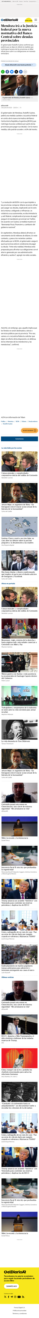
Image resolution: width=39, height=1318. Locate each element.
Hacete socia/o (28, 20)
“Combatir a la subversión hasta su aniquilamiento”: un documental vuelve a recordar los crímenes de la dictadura (19, 1105)
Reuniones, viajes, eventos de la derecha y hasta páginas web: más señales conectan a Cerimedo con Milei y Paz (19, 642)
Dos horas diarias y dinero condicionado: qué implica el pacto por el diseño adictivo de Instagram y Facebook (19, 574)
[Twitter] (16, 72)
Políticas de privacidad (19, 1310)
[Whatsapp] (3, 72)
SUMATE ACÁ (11, 1286)
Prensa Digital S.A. (19, 1307)
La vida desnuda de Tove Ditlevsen (16, 741)
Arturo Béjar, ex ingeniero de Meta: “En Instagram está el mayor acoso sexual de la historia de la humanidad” (19, 506)
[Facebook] (7, 72)
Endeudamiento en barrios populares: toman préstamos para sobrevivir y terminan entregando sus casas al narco (18, 968)
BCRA (17, 421)
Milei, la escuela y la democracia (15, 838)
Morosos (21, 1)
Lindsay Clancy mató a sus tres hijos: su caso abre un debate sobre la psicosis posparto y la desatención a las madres (18, 540)
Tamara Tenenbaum (8, 743)
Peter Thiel (26, 1)
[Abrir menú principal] (35, 20)
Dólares (24, 421)
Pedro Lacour (6, 680)
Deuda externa (32, 421)
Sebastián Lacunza (7, 478)
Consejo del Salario (32, 1)
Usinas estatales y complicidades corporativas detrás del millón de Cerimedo (19, 474)
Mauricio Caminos (7, 647)
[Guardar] (25, 72)
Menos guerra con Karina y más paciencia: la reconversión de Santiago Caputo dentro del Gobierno (19, 676)
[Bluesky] (12, 72)
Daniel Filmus (6, 840)
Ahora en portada (8, 584)
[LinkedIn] (21, 72)
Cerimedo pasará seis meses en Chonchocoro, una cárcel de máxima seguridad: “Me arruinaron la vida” (17, 806)
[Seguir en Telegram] (12, 1297)
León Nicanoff (6, 972)
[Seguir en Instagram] (15, 1297)
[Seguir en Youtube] (19, 1297)
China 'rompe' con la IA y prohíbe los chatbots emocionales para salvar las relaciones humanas (17, 1072)
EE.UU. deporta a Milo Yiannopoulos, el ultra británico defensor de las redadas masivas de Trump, (18, 1038)
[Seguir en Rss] (23, 1297)
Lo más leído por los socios (12, 448)
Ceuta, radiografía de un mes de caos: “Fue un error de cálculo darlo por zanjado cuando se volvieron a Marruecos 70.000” (19, 934)
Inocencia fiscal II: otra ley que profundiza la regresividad (19, 868)
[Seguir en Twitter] (5, 1297)
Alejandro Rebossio (7, 714)
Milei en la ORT (15, 1)
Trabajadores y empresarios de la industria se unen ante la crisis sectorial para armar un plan (19, 709)
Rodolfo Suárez (7, 424)
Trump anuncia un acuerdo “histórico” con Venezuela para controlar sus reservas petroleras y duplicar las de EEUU (19, 903)
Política (3, 421)
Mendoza (11, 421)
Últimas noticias (8, 977)
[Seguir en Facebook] (8, 1297)
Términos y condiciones (19, 1313)
